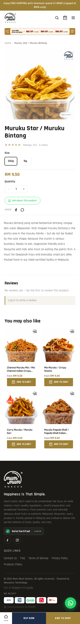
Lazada (29, 587)
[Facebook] (7, 540)
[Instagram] (17, 540)
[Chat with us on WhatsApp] (70, 603)
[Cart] (65, 18)
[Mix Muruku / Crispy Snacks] (58, 357)
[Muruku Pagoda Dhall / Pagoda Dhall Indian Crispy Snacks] (58, 419)
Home (8, 43)
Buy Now (29, 618)
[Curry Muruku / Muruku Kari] (21, 419)
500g (11, 161)
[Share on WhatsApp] (22, 210)
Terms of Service (38, 558)
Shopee (16, 587)
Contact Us (10, 558)
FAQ (22, 558)
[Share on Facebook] (16, 210)
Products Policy (13, 564)
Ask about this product (24, 200)
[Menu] (73, 18)
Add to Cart (63, 618)
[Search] (57, 18)
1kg (25, 161)
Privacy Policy (60, 558)
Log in (11, 300)
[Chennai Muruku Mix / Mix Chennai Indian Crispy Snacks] (21, 357)
